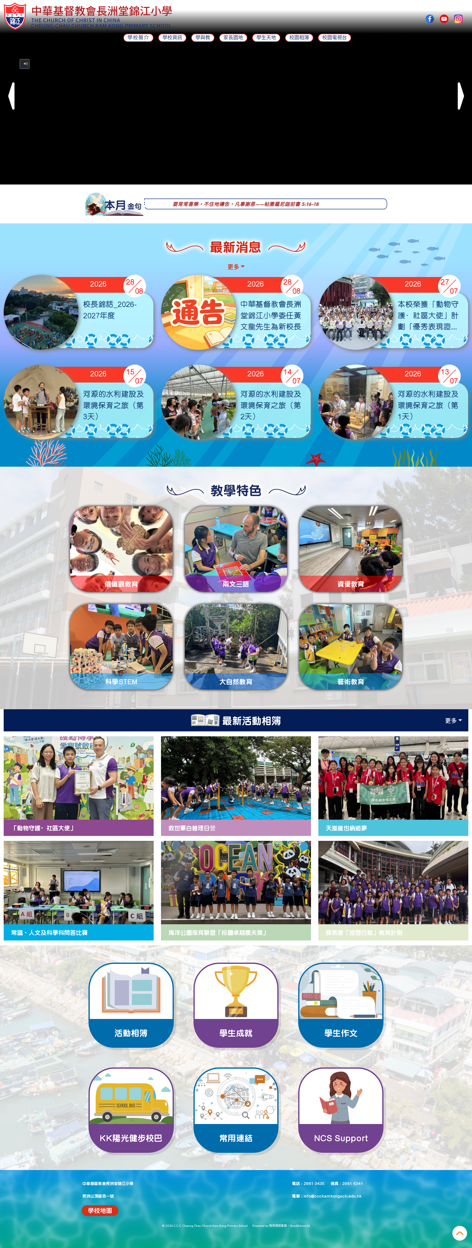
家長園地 (233, 37)
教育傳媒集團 (278, 1226)
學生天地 (266, 37)
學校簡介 (138, 37)
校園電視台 (334, 37)
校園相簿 (299, 37)
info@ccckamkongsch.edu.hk (333, 1196)
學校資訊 (172, 37)
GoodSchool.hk (300, 1226)
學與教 (202, 37)
